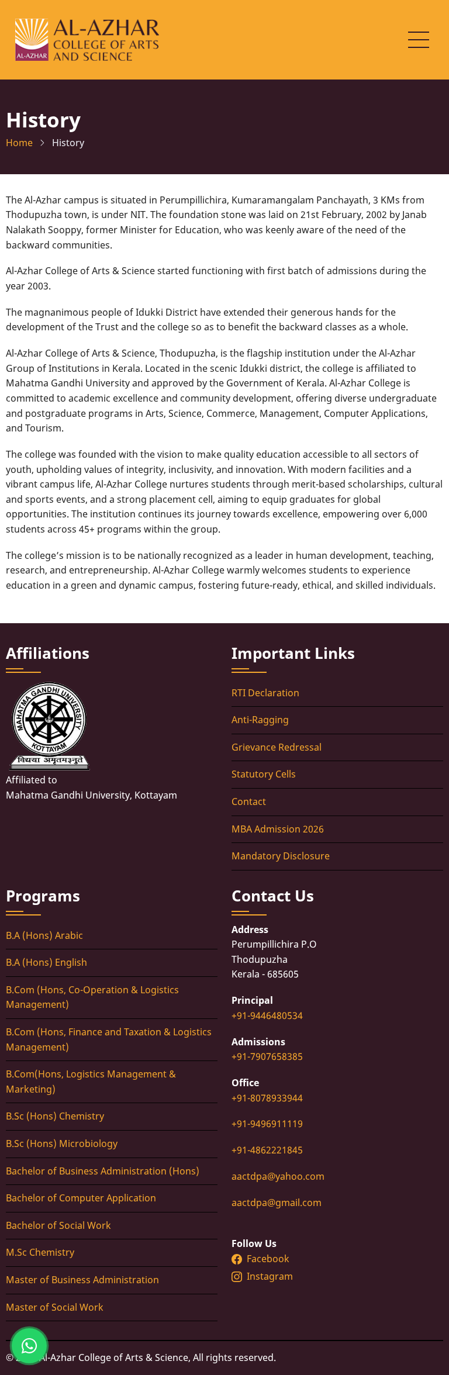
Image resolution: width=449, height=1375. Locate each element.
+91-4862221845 (267, 1149)
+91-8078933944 (267, 1097)
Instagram (271, 1276)
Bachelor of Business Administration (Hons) (102, 1171)
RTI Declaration (265, 692)
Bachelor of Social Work (58, 1225)
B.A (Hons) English (46, 962)
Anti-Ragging (260, 719)
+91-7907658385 (267, 1056)
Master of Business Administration (82, 1279)
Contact (249, 801)
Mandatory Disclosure (281, 855)
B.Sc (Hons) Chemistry (55, 1116)
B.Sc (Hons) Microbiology (62, 1143)
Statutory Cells (264, 774)
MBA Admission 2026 (278, 829)
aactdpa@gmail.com (277, 1202)
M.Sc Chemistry (40, 1252)
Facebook (268, 1258)
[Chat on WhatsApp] (29, 1345)
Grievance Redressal (277, 747)
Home (19, 142)
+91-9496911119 (267, 1123)
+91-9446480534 (267, 1015)
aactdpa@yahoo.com (278, 1176)
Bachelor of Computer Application (81, 1197)
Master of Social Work (54, 1307)
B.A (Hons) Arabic (44, 935)
